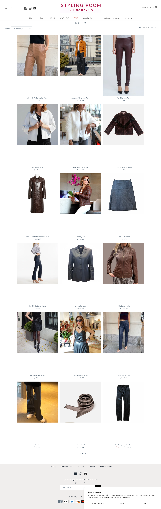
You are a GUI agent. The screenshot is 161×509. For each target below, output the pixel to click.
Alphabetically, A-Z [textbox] (18, 29)
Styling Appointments (112, 18)
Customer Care (66, 466)
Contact (92, 466)
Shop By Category (91, 18)
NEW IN (42, 18)
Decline (144, 503)
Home (31, 18)
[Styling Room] (80, 7)
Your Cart (80, 466)
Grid (147, 27)
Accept (121, 503)
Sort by (7, 29)
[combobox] (21, 28)
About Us (128, 18)
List (155, 27)
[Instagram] (30, 8)
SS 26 (52, 18)
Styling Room (77, 497)
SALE (76, 18)
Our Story (52, 466)
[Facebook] (25, 8)
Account (144, 8)
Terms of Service (106, 466)
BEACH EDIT (64, 18)
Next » (84, 453)
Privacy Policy (126, 497)
